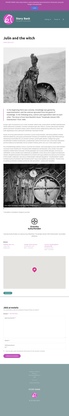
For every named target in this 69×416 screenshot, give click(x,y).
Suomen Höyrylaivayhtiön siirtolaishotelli (51, 245)
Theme (56, 19)
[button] (63, 185)
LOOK (34, 8)
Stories (34, 373)
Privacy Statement (34, 383)
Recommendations (34, 375)
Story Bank (23, 18)
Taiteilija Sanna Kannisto (30, 244)
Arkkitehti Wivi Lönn (8, 244)
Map (34, 377)
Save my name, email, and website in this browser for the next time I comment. (25, 351)
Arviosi (5, 314)
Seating (47, 19)
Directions (8, 293)
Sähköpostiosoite (9, 346)
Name (6, 341)
